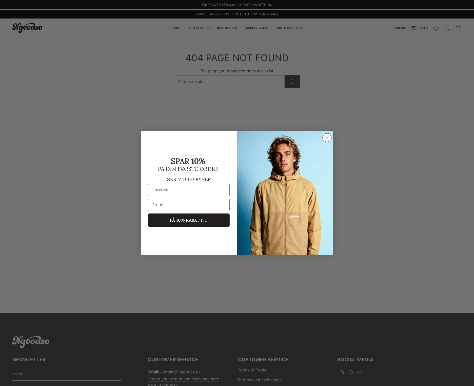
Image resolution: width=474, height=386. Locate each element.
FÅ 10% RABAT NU (189, 220)
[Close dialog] (327, 137)
